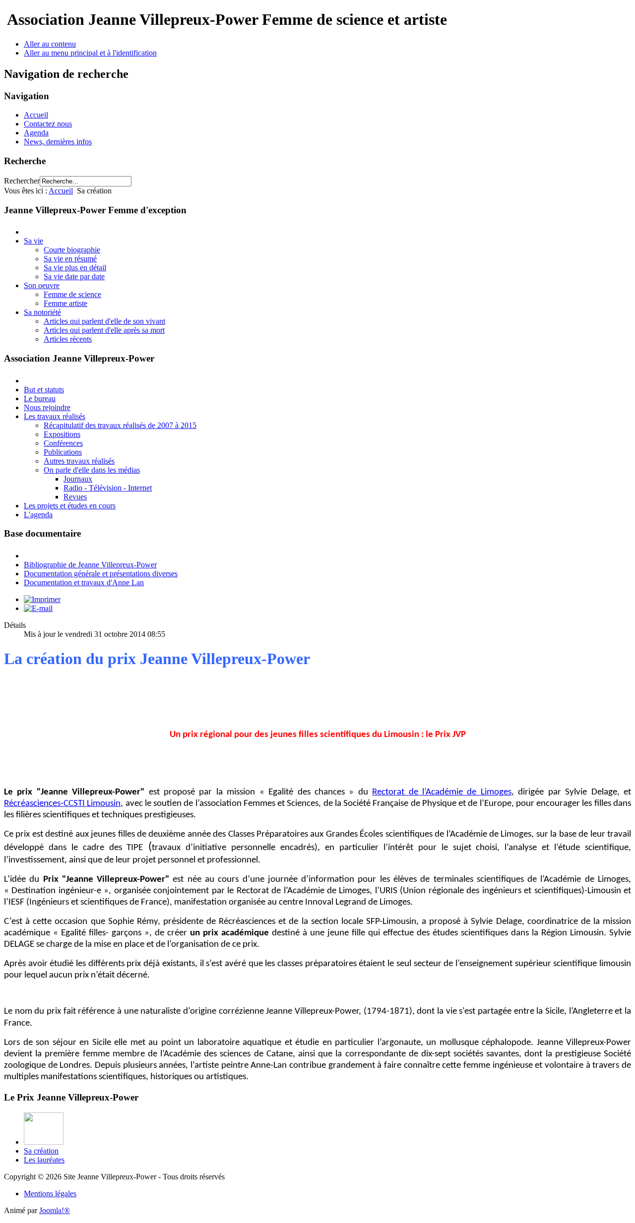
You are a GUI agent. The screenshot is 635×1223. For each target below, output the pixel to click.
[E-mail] (38, 608)
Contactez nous (48, 124)
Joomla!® (54, 1210)
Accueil (36, 115)
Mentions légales (50, 1193)
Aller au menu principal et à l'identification (90, 53)
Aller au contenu (50, 44)
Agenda (36, 132)
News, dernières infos (58, 141)
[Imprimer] (42, 599)
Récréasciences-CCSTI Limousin (62, 803)
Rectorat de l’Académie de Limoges (441, 792)
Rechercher (22, 181)
